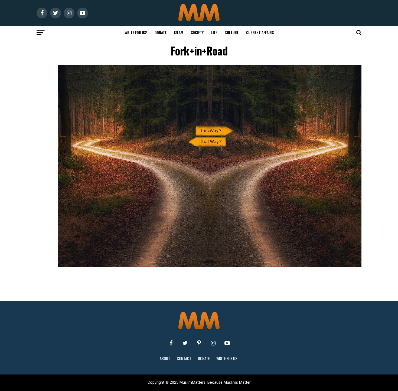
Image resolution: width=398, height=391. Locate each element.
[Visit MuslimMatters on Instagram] (213, 343)
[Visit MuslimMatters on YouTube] (227, 343)
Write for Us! (136, 32)
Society (197, 32)
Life (214, 32)
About (165, 358)
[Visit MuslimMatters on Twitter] (185, 343)
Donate (161, 32)
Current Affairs (260, 32)
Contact (184, 358)
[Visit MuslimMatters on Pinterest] (199, 343)
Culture (232, 32)
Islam (178, 32)
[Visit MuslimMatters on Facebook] (170, 343)
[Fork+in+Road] (209, 265)
